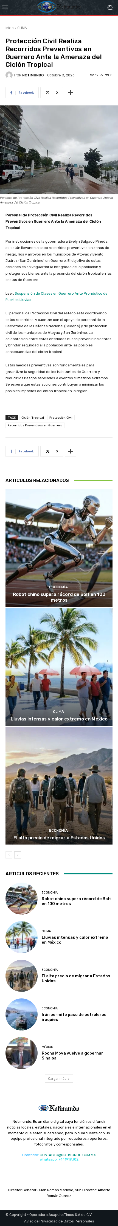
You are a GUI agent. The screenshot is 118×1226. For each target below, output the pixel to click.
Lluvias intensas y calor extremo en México (59, 719)
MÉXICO (47, 1047)
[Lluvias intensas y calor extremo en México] (59, 667)
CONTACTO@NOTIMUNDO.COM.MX (68, 1155)
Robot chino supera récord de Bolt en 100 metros (59, 597)
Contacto (30, 1155)
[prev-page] (8, 855)
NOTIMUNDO (33, 75)
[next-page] (17, 855)
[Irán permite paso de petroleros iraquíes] (21, 1014)
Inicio (9, 27)
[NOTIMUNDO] (9, 75)
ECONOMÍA (58, 587)
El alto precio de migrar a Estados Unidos (59, 837)
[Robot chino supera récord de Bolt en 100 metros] (59, 548)
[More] (70, 92)
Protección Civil (60, 417)
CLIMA (22, 27)
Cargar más (57, 1078)
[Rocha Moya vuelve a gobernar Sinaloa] (21, 1053)
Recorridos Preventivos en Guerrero (35, 425)
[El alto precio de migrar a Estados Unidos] (59, 786)
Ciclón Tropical (32, 417)
